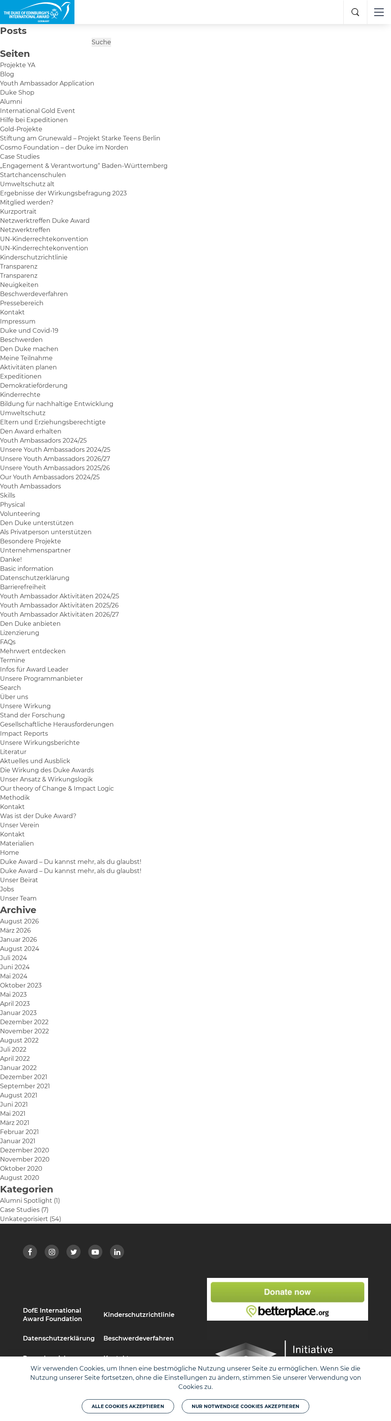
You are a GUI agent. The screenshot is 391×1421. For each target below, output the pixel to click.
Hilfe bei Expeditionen (34, 120)
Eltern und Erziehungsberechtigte (53, 422)
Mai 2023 (13, 994)
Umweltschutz (22, 413)
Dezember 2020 (24, 1150)
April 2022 (15, 1058)
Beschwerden (21, 339)
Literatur (13, 752)
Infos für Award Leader (34, 669)
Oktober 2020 (21, 1168)
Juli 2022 (13, 1049)
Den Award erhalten (30, 431)
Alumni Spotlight (26, 1200)
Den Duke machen (29, 349)
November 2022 (24, 1031)
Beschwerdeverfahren (34, 294)
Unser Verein (19, 825)
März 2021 (14, 1122)
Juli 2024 (13, 958)
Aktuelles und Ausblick (35, 761)
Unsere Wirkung (25, 706)
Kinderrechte (20, 394)
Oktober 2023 (21, 985)
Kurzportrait (18, 211)
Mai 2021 (13, 1113)
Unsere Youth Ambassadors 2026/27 (55, 458)
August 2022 (19, 1040)
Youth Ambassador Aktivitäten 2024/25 (59, 596)
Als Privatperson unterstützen (46, 532)
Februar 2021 (19, 1132)
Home (9, 852)
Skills (7, 495)
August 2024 (19, 948)
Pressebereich (22, 303)
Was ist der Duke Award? (38, 816)
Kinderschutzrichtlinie (34, 257)
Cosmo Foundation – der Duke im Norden (64, 147)
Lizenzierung (19, 632)
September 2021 (25, 1086)
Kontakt (12, 312)
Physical (12, 504)
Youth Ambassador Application (47, 83)
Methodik (15, 797)
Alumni (11, 101)
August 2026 (19, 921)
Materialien (17, 843)
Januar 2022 (18, 1067)
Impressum (18, 321)
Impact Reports (24, 733)
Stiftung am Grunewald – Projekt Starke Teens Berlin (80, 138)
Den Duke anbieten (30, 623)
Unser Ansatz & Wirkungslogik (46, 779)
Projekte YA (17, 65)
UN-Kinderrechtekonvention (44, 239)
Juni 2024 (15, 967)
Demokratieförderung (34, 385)
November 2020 (25, 1159)
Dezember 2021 (23, 1077)
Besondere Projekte (30, 541)
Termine (12, 660)
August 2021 (18, 1095)
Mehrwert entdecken (33, 651)
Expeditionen (21, 376)
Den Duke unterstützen (37, 523)
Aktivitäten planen (28, 367)
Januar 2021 (18, 1141)
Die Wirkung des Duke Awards (47, 770)
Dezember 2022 (24, 1022)
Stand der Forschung (32, 715)
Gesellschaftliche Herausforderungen (57, 724)
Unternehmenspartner (35, 550)
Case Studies (20, 156)
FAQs (8, 642)
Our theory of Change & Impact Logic (57, 788)
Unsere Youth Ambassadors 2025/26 (55, 468)
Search (10, 687)
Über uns (14, 697)
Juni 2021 (14, 1104)
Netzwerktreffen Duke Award (45, 220)
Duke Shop (17, 92)
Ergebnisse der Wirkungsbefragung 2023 (63, 193)
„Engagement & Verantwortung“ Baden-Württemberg (84, 165)
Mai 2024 (13, 976)
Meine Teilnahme (26, 358)
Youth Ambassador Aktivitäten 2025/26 (59, 605)
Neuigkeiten (19, 284)
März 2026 (15, 930)
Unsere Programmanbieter (41, 678)
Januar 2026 (18, 939)
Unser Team (18, 898)
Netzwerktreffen (25, 230)
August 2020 (19, 1177)
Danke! (11, 559)
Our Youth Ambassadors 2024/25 (50, 477)
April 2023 (15, 1003)
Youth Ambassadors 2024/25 (43, 440)
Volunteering (20, 513)
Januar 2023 (18, 1013)
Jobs (7, 889)
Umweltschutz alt (27, 184)
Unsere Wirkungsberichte (40, 742)
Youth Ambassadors (30, 486)
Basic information (26, 568)
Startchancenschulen (33, 175)
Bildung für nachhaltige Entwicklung (56, 404)
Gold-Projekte (21, 129)
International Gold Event (37, 110)
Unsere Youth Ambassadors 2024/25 (55, 449)
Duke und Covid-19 (29, 330)
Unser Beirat (19, 880)
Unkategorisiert (24, 1219)
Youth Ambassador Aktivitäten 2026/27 (59, 614)
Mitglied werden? (26, 202)
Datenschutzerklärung (34, 578)
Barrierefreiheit (23, 587)
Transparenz (18, 266)
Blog (7, 74)
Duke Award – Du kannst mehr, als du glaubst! (70, 861)
